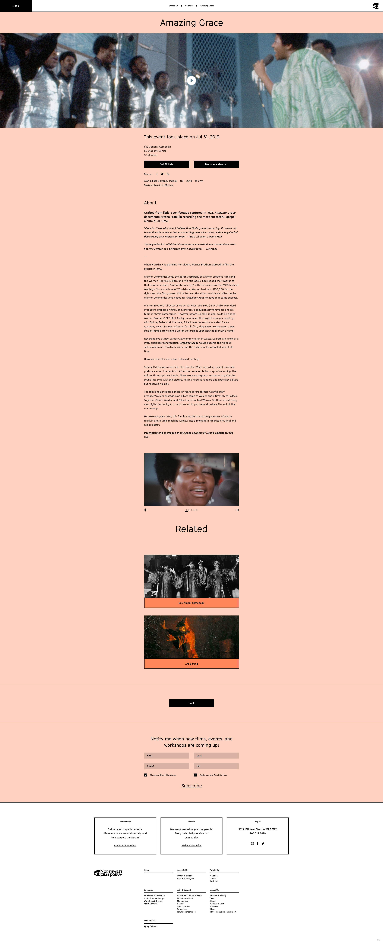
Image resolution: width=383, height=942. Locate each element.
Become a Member (216, 164)
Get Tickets (166, 164)
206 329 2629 (258, 833)
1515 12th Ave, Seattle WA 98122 (258, 829)
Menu (15, 5)
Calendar (189, 5)
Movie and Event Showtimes (163, 775)
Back (191, 703)
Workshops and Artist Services (213, 775)
